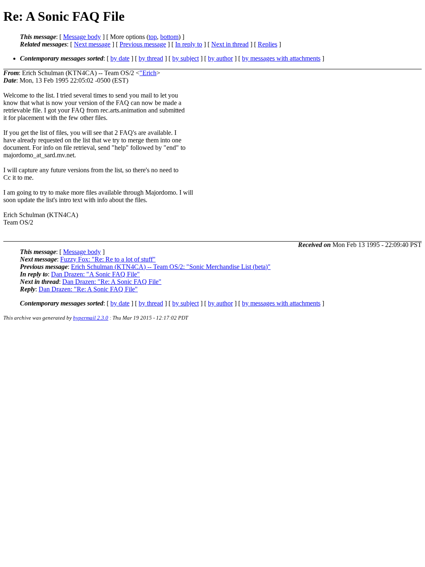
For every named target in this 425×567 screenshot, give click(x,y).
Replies (267, 44)
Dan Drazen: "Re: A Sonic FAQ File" (111, 281)
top (153, 36)
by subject (185, 58)
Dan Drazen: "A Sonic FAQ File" (95, 274)
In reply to (188, 44)
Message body (82, 36)
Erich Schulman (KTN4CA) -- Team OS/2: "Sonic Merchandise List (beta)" (171, 266)
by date (119, 58)
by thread (151, 58)
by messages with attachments (281, 58)
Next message (92, 44)
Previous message (143, 44)
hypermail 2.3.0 (90, 318)
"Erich (147, 72)
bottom (169, 36)
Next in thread (230, 44)
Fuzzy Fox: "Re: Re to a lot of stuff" (108, 259)
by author (220, 58)
